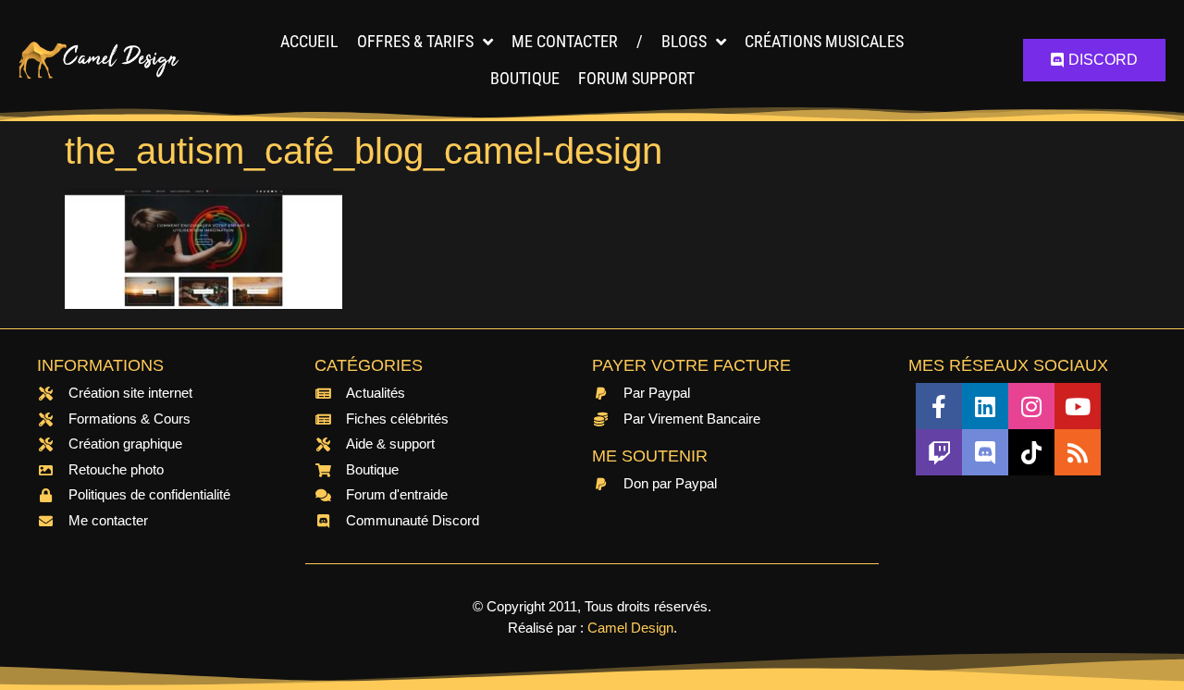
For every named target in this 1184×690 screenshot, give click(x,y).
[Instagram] (1031, 406)
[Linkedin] (985, 406)
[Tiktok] (1031, 452)
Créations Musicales (824, 41)
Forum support (636, 78)
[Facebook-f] (939, 406)
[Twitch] (939, 452)
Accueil (309, 41)
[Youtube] (1077, 406)
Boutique (525, 78)
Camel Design (630, 627)
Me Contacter (565, 41)
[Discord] (985, 452)
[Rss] (1077, 452)
